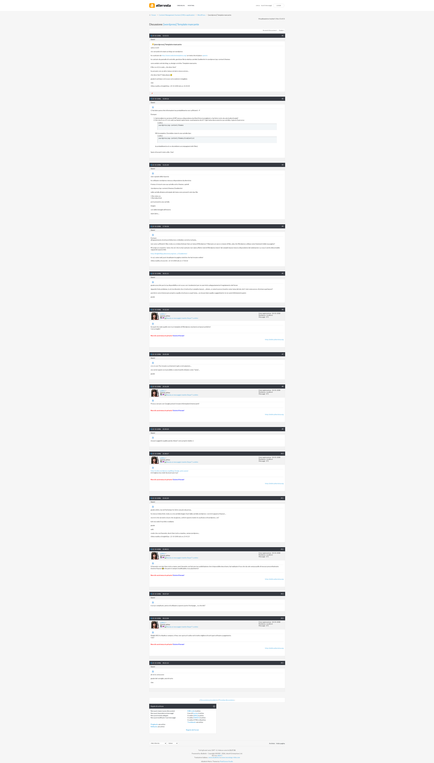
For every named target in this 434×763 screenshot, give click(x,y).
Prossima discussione (226, 700)
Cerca (258, 5)
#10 (282, 453)
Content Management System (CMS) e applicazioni (177, 15)
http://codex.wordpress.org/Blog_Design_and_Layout (169, 471)
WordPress (201, 15)
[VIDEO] (197, 718)
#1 (283, 36)
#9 (283, 429)
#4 (283, 226)
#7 (283, 354)
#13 (282, 594)
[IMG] (196, 715)
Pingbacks (154, 724)
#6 (283, 309)
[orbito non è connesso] (155, 316)
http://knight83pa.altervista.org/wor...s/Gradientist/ (169, 254)
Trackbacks (191, 722)
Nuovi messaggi (266, 5)
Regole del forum (192, 730)
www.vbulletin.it (214, 757)
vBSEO (219, 755)
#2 (283, 99)
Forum (153, 15)
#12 (282, 549)
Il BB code (191, 711)
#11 (282, 498)
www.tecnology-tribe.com (231, 757)
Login (279, 5)
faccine (195, 713)
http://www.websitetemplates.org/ (174, 55)
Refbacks (154, 727)
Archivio (272, 743)
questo (205, 55)
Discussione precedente (209, 700)
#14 (282, 618)
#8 (283, 386)
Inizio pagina (280, 743)
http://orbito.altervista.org (274, 339)
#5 (283, 273)
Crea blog (181, 5)
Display (281, 30)
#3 (283, 165)
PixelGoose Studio (226, 761)
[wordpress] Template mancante (181, 24)
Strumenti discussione (269, 30)
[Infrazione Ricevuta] (152, 93)
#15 (282, 663)
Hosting (191, 5)
